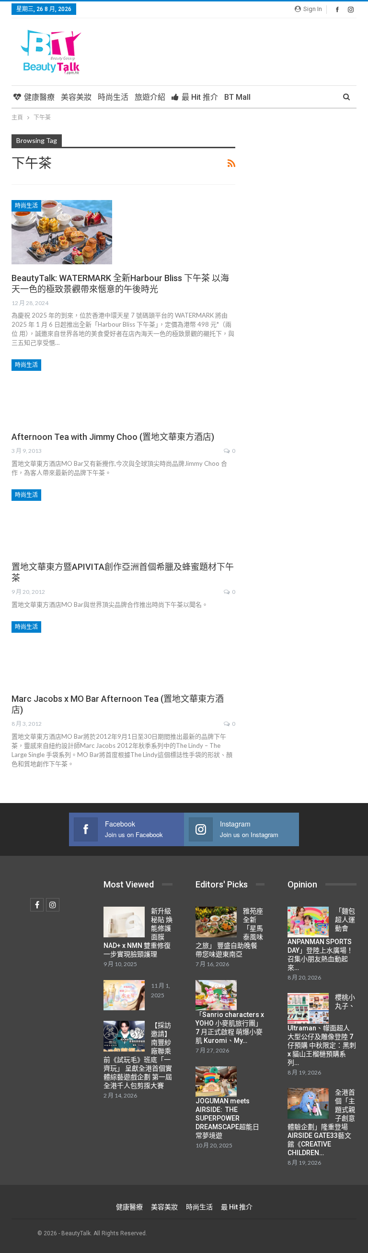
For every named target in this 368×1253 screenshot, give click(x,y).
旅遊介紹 (150, 97)
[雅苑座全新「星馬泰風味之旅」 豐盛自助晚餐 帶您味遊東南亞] (216, 922)
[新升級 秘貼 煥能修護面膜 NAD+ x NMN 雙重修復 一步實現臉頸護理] (124, 922)
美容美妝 (76, 97)
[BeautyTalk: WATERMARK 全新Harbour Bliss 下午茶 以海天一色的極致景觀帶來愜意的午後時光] (62, 232)
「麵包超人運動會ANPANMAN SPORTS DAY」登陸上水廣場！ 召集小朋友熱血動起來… (321, 939)
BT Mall (237, 97)
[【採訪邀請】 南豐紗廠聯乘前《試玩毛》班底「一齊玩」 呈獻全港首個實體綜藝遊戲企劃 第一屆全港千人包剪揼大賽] (124, 1036)
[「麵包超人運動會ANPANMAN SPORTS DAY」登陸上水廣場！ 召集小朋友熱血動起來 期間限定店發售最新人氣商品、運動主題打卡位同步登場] (308, 922)
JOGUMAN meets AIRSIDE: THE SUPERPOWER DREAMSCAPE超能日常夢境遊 (227, 1118)
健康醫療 (39, 97)
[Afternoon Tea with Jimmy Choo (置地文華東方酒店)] (62, 391)
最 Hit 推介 (200, 97)
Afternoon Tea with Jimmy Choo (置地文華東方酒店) (113, 437)
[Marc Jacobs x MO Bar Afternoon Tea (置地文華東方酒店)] (62, 653)
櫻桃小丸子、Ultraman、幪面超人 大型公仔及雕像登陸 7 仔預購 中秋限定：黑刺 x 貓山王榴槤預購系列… (322, 1029)
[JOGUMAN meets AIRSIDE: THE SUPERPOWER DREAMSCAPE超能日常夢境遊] (216, 1081)
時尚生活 (113, 97)
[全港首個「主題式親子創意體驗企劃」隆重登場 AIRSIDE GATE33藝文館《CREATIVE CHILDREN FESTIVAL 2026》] (308, 1103)
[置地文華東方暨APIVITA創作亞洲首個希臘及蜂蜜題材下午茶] (62, 521)
